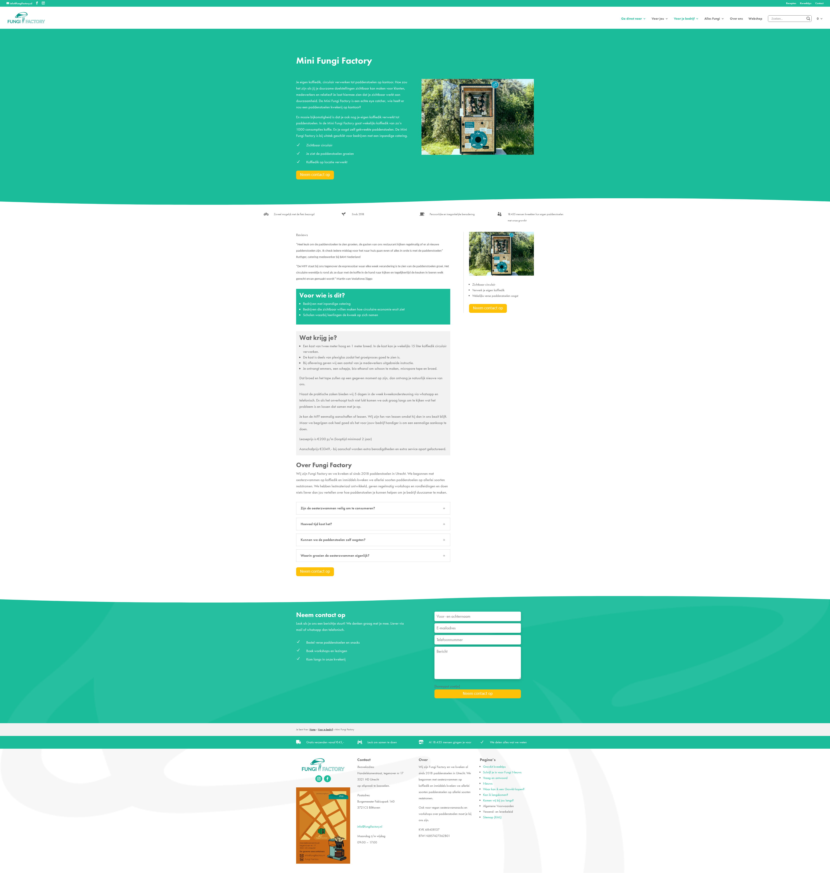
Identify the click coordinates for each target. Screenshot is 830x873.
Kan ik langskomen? (495, 795)
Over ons (736, 19)
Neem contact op (315, 175)
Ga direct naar (631, 19)
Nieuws (487, 783)
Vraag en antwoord (495, 778)
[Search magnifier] (808, 19)
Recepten (791, 3)
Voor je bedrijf (684, 19)
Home (313, 729)
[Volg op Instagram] (318, 778)
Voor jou (658, 19)
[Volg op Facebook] (327, 778)
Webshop (755, 19)
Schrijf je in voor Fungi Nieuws (502, 772)
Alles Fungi (712, 19)
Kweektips (805, 3)
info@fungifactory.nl (369, 826)
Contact (819, 3)
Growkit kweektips (494, 766)
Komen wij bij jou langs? (498, 800)
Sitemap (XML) (492, 817)
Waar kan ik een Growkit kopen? (504, 789)
